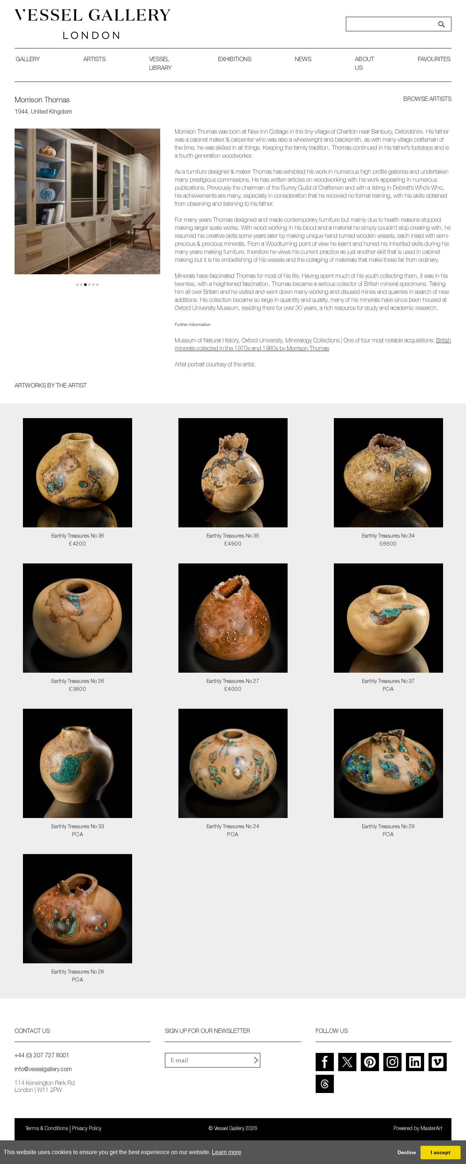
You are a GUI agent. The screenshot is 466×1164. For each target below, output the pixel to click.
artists (94, 60)
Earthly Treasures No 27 (232, 681)
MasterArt (431, 1129)
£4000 (233, 689)
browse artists (427, 100)
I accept (440, 1152)
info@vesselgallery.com (43, 1070)
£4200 (77, 544)
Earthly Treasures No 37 (388, 681)
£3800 (77, 689)
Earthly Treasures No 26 (77, 681)
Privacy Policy (86, 1129)
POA (388, 689)
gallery (28, 60)
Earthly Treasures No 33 (77, 827)
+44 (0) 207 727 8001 (42, 1056)
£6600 (388, 544)
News (303, 60)
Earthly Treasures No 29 (388, 827)
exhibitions (234, 60)
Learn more (226, 1152)
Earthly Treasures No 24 (232, 827)
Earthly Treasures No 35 (232, 536)
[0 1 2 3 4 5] (87, 207)
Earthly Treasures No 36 (77, 536)
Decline (407, 1152)
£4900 (233, 544)
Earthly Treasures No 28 (77, 972)
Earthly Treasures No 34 (388, 536)
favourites (434, 60)
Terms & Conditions (46, 1129)
